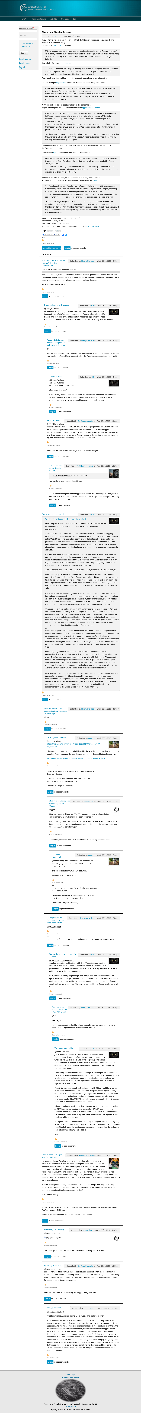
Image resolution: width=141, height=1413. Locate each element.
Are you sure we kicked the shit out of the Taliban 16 (59, 1009)
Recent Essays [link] (24, 63)
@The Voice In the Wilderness (61, 960)
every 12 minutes (92, 226)
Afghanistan (61, 83)
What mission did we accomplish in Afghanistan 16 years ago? (55, 711)
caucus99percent (37, 6)
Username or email (26, 28)
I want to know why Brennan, (56, 305)
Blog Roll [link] (22, 67)
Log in (75, 19)
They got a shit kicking (64, 1048)
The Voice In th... (87, 918)
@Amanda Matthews (52, 1233)
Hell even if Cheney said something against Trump (59, 803)
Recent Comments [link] (25, 59)
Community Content (39, 19)
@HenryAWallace (51, 309)
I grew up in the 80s (52, 1265)
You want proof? (56, 376)
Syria (55, 153)
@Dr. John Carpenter (62, 475)
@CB (49, 349)
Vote (43, 238)
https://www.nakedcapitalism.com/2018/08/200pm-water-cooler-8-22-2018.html (79, 759)
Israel (95, 180)
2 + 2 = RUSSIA (53, 420)
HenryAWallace (87, 261)
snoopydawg (89, 801)
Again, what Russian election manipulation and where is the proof (56, 342)
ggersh (91, 738)
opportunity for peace (91, 108)
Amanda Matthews (86, 1155)
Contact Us (53, 19)
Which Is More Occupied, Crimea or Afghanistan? (65, 519)
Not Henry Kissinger (85, 466)
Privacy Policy (70, 1407)
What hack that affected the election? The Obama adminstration (53, 263)
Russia (51, 231)
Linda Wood (89, 1308)
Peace (58, 231)
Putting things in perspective (54, 514)
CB (92, 306)
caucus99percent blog (51, 248)
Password (23, 36)
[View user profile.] (114, 315)
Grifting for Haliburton (56, 737)
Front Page (24, 19)
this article (57, 45)
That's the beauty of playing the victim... (56, 468)
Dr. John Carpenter (86, 421)
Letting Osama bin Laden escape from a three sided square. (55, 920)
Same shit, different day (54, 1229)
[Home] (23, 11)
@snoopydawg (58, 861)
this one (67, 63)
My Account (65, 19)
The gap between (54, 1307)
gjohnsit (57, 36)
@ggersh (53, 810)
